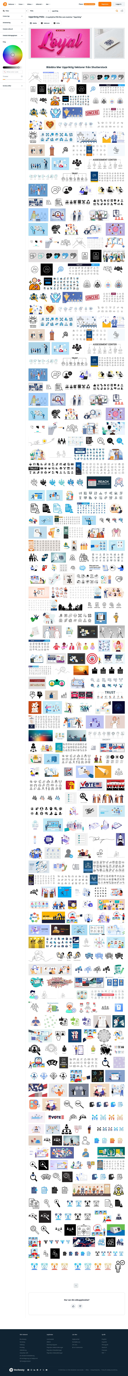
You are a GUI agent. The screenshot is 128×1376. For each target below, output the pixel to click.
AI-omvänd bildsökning (27, 1356)
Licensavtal (50, 1339)
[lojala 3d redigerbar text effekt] (60, 43)
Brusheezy (23, 1339)
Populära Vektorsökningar (55, 1347)
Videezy (22, 1345)
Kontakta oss (76, 1342)
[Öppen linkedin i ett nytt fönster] (34, 1370)
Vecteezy (22, 1342)
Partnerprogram (52, 1345)
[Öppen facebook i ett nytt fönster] (28, 1370)
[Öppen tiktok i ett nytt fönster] (40, 1370)
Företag (22, 1347)
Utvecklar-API (24, 1353)
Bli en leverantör (77, 1347)
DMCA (49, 1342)
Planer (81, 4)
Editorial (38, 4)
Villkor (87, 1370)
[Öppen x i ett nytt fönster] (43, 1370)
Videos (29, 4)
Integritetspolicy (95, 1370)
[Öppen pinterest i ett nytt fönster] (37, 1370)
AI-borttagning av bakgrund (29, 1358)
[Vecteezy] (5, 4)
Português (105, 1345)
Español (104, 1342)
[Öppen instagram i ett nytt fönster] (31, 1370)
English (104, 1339)
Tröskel (5, 76)
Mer (47, 4)
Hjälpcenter (76, 1339)
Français (104, 1350)
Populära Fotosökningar (54, 1350)
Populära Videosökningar (55, 1353)
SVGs (58, 23)
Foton (21, 4)
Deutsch (104, 1347)
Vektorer (11, 4)
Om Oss (74, 1345)
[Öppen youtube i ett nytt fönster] (46, 1370)
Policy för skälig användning (109, 1370)
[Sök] (117, 11)
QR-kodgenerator (25, 1361)
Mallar (35, 23)
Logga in (118, 4)
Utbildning (23, 1350)
